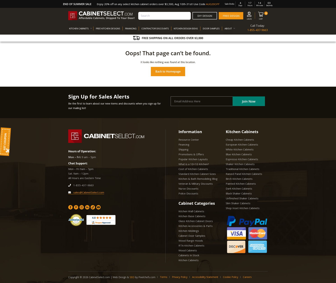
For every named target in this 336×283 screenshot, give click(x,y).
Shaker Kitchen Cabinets (240, 164)
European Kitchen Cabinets (242, 144)
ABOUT (228, 28)
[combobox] (164, 16)
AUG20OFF (212, 4)
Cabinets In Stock (188, 255)
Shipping (183, 149)
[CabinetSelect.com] (101, 15)
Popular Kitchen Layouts (193, 159)
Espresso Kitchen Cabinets (242, 159)
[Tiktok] (93, 207)
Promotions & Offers (191, 154)
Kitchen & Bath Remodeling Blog (198, 178)
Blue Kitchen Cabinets (239, 154)
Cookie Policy (230, 277)
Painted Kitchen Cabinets (241, 183)
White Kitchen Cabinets (240, 149)
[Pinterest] (76, 207)
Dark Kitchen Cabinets (239, 188)
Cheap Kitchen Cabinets (240, 139)
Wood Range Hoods (190, 240)
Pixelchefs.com (146, 277)
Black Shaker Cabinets (239, 193)
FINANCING (130, 28)
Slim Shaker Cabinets (238, 203)
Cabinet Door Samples (191, 235)
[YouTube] (98, 207)
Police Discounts (188, 193)
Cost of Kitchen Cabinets (193, 169)
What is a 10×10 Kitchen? (193, 164)
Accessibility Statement (205, 277)
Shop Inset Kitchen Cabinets (243, 208)
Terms (163, 277)
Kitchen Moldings (188, 231)
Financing (183, 144)
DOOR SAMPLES (211, 28)
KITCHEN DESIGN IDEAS (186, 28)
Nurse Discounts (188, 188)
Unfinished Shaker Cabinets (242, 198)
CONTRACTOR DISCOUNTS (155, 28)
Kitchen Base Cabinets (191, 216)
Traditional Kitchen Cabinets (242, 169)
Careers (247, 277)
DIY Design (204, 15)
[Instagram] (81, 207)
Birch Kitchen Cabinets (239, 178)
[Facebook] (70, 207)
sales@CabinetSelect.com (88, 192)
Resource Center (188, 139)
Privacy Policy (179, 277)
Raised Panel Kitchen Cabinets (244, 174)
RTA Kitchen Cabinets (191, 245)
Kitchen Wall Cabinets (191, 211)
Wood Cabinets (187, 250)
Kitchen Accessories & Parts (195, 226)
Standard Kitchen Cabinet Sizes (197, 174)
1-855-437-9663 (257, 30)
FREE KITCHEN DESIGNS (108, 28)
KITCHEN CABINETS (79, 28)
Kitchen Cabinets (188, 260)
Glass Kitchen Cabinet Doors (195, 221)
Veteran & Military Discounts (195, 183)
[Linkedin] (87, 207)
